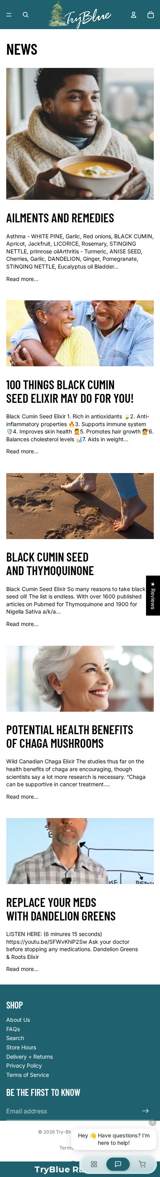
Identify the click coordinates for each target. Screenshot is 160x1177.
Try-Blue (65, 1132)
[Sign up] (145, 1111)
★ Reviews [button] (153, 595)
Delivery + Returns (29, 1056)
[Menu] (9, 15)
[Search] (25, 14)
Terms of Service (27, 1074)
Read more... (22, 279)
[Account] (133, 14)
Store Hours (21, 1047)
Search (15, 1038)
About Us (18, 1019)
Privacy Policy (24, 1065)
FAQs (13, 1029)
